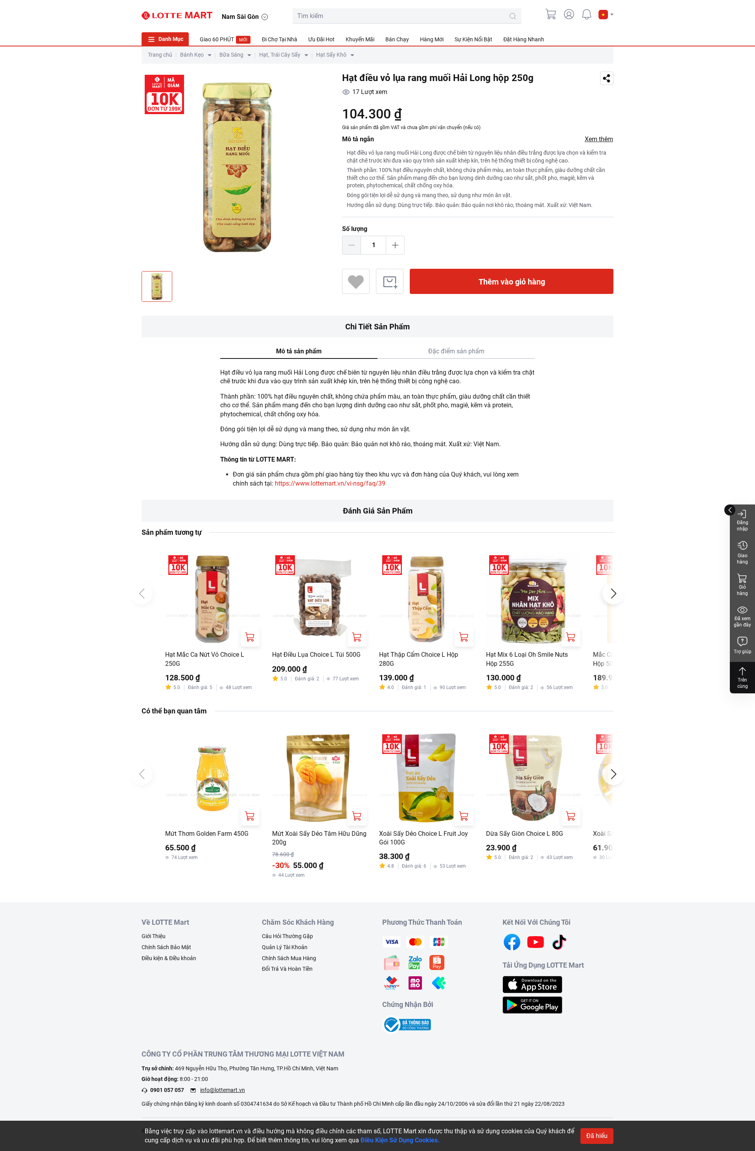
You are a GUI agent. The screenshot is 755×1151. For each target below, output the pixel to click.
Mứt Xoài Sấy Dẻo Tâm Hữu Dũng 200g (319, 838)
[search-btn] (512, 16)
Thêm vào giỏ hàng (512, 281)
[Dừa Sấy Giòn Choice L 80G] (533, 778)
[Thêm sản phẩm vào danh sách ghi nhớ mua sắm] (389, 281)
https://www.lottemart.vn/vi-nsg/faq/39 (330, 483)
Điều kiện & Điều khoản (169, 958)
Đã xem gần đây (742, 622)
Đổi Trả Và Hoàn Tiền (287, 969)
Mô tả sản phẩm (299, 351)
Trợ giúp (742, 651)
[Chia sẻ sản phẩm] (606, 78)
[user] (569, 14)
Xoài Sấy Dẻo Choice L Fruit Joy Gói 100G (423, 838)
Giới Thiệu (154, 936)
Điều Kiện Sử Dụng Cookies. (400, 1140)
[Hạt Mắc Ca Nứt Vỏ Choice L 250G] (212, 599)
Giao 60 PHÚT (223, 39)
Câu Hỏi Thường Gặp (287, 936)
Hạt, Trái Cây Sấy (279, 55)
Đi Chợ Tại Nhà (279, 39)
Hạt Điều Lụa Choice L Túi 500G (316, 654)
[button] (605, 14)
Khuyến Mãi (360, 39)
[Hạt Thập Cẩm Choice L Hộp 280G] (426, 599)
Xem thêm (599, 139)
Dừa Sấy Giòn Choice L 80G (524, 833)
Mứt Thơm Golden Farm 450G (207, 833)
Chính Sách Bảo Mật (166, 947)
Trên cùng (742, 683)
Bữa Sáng (231, 55)
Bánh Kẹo (192, 55)
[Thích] (356, 281)
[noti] (587, 14)
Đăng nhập (742, 526)
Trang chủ (160, 55)
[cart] (551, 14)
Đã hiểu (597, 1136)
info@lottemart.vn (222, 1090)
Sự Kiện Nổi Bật (473, 39)
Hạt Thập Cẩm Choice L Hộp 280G (418, 659)
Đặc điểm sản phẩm (456, 351)
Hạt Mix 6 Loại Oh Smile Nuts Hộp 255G (527, 659)
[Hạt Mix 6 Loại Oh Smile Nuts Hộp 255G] (533, 599)
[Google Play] (532, 1004)
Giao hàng (742, 559)
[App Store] (532, 984)
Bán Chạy (397, 39)
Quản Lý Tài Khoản (285, 947)
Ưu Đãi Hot (321, 39)
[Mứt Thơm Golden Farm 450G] (212, 778)
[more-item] (608, 39)
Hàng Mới (432, 39)
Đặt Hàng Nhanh (523, 39)
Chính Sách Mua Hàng (289, 958)
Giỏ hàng (742, 590)
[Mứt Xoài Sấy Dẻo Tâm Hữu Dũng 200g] (319, 778)
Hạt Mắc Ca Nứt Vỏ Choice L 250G (204, 659)
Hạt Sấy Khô (331, 55)
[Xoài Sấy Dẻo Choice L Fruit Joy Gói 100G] (426, 778)
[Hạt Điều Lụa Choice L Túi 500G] (319, 599)
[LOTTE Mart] (177, 15)
